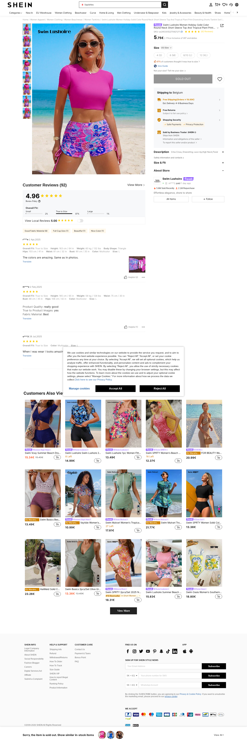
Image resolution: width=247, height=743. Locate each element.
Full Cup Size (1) (60, 231)
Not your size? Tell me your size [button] (169, 71)
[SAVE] (219, 78)
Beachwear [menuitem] (81, 12)
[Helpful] (126, 277)
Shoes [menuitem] (218, 12)
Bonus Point (80, 657)
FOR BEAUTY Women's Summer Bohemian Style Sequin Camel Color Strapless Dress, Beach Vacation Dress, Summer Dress (204, 453)
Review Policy (31, 201)
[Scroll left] (233, 12)
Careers (28, 667)
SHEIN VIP (54, 673)
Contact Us (80, 649)
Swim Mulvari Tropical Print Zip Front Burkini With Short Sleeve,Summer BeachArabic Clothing (164, 522)
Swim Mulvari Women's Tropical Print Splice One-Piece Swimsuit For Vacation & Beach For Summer (123, 522)
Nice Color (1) (97, 231)
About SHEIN (30, 655)
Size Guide (55, 669)
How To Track (56, 665)
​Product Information (58, 688)
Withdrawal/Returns (59, 657)
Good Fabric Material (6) (36, 231)
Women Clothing (54, 19)
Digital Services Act (33, 671)
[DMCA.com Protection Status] (136, 725)
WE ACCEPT (131, 709)
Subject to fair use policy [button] (174, 113)
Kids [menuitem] (164, 12)
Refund (53, 653)
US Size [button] (165, 47)
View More (123, 610)
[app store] (184, 653)
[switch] (80, 220)
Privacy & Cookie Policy (190, 694)
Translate (27, 261)
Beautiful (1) (79, 231)
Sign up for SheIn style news (141, 660)
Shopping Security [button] (172, 120)
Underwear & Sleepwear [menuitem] (146, 12)
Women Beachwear (73, 19)
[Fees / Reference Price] (165, 38)
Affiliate (27, 675)
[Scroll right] (237, 12)
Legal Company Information (31, 649)
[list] (152, 651)
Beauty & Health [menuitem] (203, 12)
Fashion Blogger (31, 663)
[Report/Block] (143, 277)
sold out (183, 79)
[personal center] (211, 5)
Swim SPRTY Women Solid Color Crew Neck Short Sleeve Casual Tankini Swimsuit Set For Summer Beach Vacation (204, 522)
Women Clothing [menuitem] (63, 12)
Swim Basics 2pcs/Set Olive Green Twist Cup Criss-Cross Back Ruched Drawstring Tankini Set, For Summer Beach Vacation (83, 589)
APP (184, 645)
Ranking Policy (56, 684)
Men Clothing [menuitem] (124, 12)
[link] (217, 5)
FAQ (77, 661)
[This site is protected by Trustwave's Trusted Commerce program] (127, 725)
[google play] (191, 653)
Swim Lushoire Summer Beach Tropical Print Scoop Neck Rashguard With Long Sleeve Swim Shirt (164, 592)
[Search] (164, 5)
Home (25, 19)
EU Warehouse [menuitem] (43, 12)
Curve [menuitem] (93, 12)
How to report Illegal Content (59, 678)
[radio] (159, 55)
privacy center (171, 696)
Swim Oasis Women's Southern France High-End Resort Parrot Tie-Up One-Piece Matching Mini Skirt (204, 592)
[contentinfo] (175, 717)
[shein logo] (20, 4)
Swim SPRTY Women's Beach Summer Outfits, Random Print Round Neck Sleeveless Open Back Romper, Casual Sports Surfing (164, 453)
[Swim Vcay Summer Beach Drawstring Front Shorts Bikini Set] (43, 424)
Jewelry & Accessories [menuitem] (180, 12)
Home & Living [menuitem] (106, 12)
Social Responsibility (34, 659)
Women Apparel (37, 19)
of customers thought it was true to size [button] (177, 61)
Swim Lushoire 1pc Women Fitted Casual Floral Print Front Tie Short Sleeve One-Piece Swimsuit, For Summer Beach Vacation (123, 453)
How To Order (56, 661)
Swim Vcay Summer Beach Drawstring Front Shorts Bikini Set (43, 453)
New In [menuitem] (29, 12)
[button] (231, 5)
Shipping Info (56, 649)
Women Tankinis (92, 19)
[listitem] (43, 431)
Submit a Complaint (33, 679)
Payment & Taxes (83, 653)
